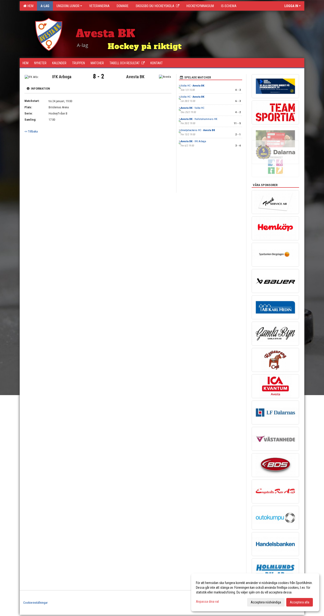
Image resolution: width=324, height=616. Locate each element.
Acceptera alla (299, 602)
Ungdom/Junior (67, 6)
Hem (29, 6)
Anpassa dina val (207, 601)
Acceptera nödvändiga (266, 602)
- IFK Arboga (193, 141)
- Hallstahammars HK (199, 119)
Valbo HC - (192, 85)
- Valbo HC (192, 108)
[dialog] (255, 592)
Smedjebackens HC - (198, 130)
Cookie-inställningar (35, 602)
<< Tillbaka (31, 131)
